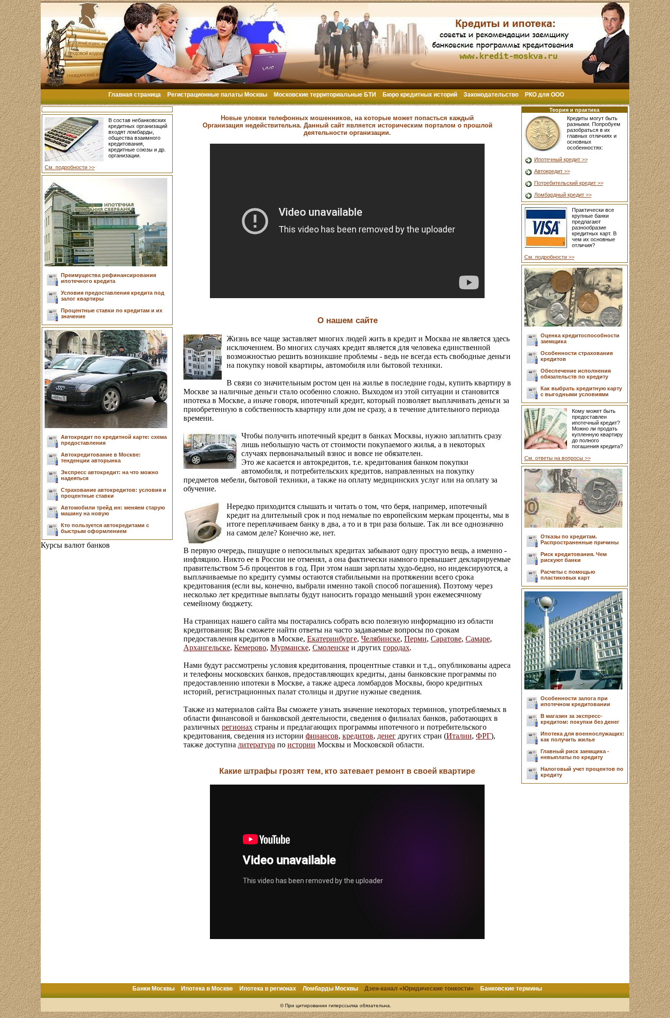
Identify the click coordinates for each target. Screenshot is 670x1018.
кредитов (357, 736)
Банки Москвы (153, 988)
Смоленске (330, 647)
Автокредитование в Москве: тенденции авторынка (101, 457)
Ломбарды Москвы (330, 988)
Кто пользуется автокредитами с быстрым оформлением (105, 528)
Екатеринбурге (332, 639)
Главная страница (134, 94)
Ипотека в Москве (207, 988)
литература (256, 744)
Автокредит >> (552, 171)
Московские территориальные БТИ (325, 94)
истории (301, 744)
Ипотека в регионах (267, 988)
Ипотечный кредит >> (561, 159)
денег (386, 736)
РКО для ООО (544, 94)
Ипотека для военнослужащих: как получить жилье (582, 736)
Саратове (446, 639)
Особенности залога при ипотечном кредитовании (575, 701)
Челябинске (380, 639)
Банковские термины (511, 988)
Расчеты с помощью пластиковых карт (568, 575)
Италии (459, 736)
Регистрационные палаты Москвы (217, 94)
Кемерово (250, 647)
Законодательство (491, 94)
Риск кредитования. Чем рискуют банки (574, 557)
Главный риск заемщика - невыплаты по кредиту (575, 754)
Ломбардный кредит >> (563, 195)
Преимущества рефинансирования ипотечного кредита (108, 278)
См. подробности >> (70, 167)
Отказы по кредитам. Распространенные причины (579, 539)
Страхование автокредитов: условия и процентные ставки (113, 493)
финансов (322, 736)
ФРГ (483, 736)
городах (396, 647)
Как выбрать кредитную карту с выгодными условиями (581, 391)
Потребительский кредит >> (568, 183)
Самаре (477, 639)
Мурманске (289, 647)
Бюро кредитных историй (420, 94)
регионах (237, 727)
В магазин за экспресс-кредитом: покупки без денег (580, 719)
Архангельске (206, 647)
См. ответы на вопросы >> (557, 458)
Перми (415, 639)
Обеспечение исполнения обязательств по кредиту (576, 374)
